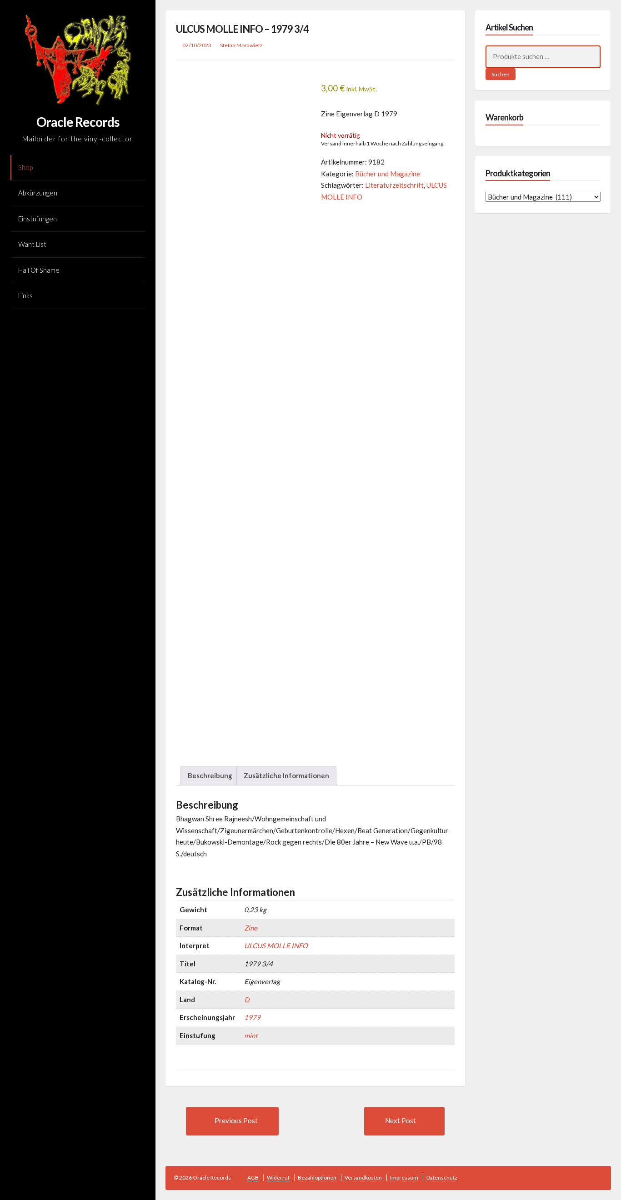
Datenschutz (441, 1177)
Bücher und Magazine (387, 174)
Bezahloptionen (317, 1177)
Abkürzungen (37, 193)
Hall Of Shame (39, 270)
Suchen (500, 74)
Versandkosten (363, 1177)
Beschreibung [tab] (210, 775)
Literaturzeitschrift (394, 185)
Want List (32, 244)
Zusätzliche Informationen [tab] (286, 775)
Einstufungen (37, 219)
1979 (252, 1017)
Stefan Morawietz (241, 45)
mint (251, 1035)
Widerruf (278, 1177)
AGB (253, 1177)
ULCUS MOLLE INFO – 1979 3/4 (242, 29)
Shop (25, 167)
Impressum (404, 1177)
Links (25, 295)
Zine (250, 928)
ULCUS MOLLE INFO (276, 945)
